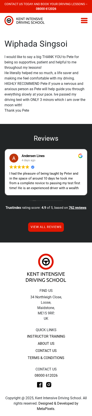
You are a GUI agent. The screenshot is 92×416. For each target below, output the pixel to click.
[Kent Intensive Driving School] (46, 267)
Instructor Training (46, 336)
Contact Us (46, 351)
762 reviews (77, 208)
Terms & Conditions (46, 358)
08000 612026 (46, 375)
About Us (46, 343)
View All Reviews (46, 227)
